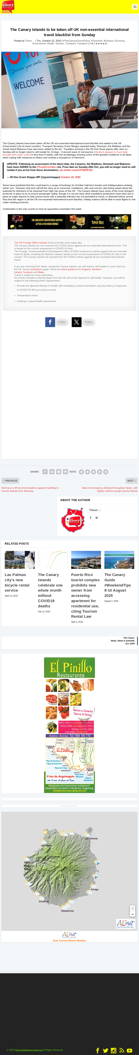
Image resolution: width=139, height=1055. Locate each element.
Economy (120, 40)
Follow (61, 322)
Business (108, 40)
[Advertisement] (69, 352)
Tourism (59, 43)
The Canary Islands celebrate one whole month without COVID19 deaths (50, 590)
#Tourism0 (96, 40)
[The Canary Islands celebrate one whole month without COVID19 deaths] (53, 560)
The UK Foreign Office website (30, 242)
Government (39, 43)
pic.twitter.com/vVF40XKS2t (76, 170)
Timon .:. (30, 40)
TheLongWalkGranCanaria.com (29, 1050)
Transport (70, 43)
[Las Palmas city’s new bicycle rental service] (20, 560)
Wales (41, 272)
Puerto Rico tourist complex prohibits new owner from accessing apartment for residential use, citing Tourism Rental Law (85, 596)
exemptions (36, 269)
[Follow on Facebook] (50, 322)
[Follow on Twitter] (77, 322)
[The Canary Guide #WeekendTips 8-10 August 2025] (119, 560)
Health (50, 43)
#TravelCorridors (47, 166)
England (86, 269)
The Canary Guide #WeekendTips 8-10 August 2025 (117, 585)
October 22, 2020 (71, 177)
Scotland (27, 272)
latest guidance (69, 269)
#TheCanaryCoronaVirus (76, 40)
